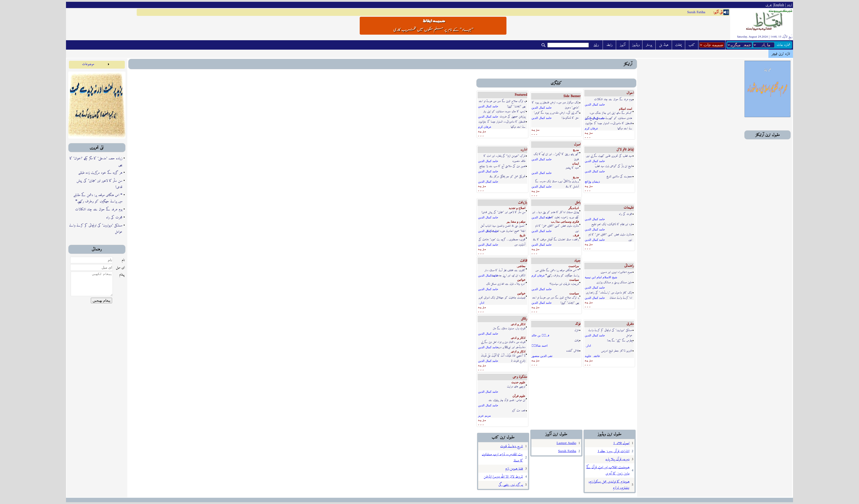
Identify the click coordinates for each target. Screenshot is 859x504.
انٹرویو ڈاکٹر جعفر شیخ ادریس (616, 350)
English (779, 5)
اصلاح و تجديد (517, 208)
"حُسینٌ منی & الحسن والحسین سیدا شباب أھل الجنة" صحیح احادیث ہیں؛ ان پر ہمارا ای (503, 226)
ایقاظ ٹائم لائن (625, 149)
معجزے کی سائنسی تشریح (619, 176)
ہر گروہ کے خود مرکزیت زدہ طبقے (100, 173)
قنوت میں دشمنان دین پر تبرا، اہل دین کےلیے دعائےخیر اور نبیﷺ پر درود (503, 342)
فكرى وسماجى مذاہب (565, 221)
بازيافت (522, 202)
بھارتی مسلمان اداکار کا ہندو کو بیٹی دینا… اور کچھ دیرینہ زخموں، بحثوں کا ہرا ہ (555, 212)
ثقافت (523, 260)
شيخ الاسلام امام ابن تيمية (601, 277)
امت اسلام (625, 108)
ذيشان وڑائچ (592, 181)
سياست (574, 279)
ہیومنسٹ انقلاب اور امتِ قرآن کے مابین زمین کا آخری (607, 470)
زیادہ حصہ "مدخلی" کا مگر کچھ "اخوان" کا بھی (96, 161)
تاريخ (522, 235)
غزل (576, 330)
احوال (630, 93)
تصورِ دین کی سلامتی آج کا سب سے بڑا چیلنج (502, 166)
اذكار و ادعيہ (517, 324)
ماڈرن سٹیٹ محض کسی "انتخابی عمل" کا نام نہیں (557, 226)
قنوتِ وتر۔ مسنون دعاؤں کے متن (509, 328)
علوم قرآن (518, 396)
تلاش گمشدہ (572, 350)
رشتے (596, 45)
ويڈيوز (636, 45)
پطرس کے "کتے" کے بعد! (619, 340)
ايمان (575, 163)
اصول (577, 144)
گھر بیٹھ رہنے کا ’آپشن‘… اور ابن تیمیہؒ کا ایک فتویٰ (556, 154)
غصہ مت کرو (518, 410)
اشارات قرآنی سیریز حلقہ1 (613, 451)
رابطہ (609, 45)
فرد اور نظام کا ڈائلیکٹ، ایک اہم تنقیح (611, 224)
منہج (576, 150)
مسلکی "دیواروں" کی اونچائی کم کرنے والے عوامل (95, 228)
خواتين (521, 279)
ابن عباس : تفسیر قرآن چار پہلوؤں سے (507, 400)
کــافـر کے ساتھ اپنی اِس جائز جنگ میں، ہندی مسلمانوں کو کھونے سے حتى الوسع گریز (608, 113)
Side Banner (572, 96)
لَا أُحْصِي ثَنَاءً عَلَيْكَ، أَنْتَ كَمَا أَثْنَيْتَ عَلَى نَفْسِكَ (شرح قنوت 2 (503, 356)
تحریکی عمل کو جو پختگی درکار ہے (507, 176)
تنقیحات (629, 208)
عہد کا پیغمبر (572, 167)
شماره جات (783, 45)
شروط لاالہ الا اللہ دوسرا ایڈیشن (503, 477)
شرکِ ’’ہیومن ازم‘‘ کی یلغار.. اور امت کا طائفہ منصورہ (504, 156)
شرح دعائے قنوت (511, 446)
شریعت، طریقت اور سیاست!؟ (564, 284)
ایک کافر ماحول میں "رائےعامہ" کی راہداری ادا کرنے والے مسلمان (609, 293)
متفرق (630, 324)
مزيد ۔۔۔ (482, 133)
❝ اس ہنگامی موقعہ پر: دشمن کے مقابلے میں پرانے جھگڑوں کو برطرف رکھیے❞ (97, 198)
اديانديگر (573, 208)
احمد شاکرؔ (540, 345)
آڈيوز (622, 45)
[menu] (89, 64)
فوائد (578, 324)
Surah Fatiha (696, 12)
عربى (768, 5)
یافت (576, 340)
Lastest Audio (566, 443)
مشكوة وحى (520, 377)
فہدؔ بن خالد (540, 335)
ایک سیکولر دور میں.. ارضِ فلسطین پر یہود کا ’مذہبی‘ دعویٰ (555, 102)
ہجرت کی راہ (114, 217)
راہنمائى (629, 266)
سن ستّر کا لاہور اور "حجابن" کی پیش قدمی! (99, 184)
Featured (521, 95)
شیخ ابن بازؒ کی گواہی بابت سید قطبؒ (613, 166)
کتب (692, 45)
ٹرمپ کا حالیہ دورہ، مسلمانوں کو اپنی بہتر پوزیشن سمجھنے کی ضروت (504, 111)
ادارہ (481, 302)
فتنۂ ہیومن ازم (514, 469)
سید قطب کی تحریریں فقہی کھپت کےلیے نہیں (609, 155)
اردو (789, 5)
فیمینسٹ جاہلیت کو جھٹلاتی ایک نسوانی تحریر (501, 297)
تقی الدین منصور (542, 356)
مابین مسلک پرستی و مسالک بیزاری (614, 282)
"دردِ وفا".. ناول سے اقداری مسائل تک (505, 284)
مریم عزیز (484, 415)
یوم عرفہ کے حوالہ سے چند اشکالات (98, 209)
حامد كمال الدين (488, 106)
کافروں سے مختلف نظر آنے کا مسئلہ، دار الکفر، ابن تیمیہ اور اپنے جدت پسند (505, 270)
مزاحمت (573, 266)
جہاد (577, 260)
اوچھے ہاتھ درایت (516, 386)
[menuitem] (89, 64)
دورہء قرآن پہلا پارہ (617, 459)
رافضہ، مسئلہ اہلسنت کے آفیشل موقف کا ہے (556, 239)
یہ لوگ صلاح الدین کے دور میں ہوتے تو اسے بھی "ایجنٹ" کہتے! (502, 101)
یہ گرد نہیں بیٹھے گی (510, 485)
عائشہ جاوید (592, 356)
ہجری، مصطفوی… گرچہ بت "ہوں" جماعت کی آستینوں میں (501, 240)
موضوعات (88, 64)
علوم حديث (518, 382)
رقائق (524, 319)
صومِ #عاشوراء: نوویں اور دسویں (616, 272)
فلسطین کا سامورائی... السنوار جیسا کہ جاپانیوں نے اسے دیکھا (501, 122)
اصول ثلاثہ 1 (621, 443)
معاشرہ (520, 266)
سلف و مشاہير (516, 221)
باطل (578, 202)
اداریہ (523, 149)
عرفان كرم (484, 127)
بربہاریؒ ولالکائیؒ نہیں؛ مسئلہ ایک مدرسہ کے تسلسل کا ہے (557, 181)
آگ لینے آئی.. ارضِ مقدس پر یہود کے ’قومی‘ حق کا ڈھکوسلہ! (556, 113)
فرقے (576, 235)
